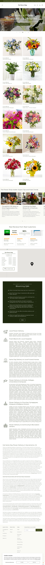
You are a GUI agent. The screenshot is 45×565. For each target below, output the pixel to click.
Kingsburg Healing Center (17, 348)
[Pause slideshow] (28, 32)
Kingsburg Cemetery (37, 368)
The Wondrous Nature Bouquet (29, 156)
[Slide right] (25, 221)
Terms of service (19, 551)
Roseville (14, 335)
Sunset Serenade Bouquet (28, 131)
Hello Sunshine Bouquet (8, 156)
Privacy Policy (37, 559)
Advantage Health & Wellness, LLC (31, 410)
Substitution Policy (19, 547)
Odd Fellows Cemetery (19, 371)
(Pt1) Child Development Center (22, 384)
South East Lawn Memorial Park (24, 375)
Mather (19, 334)
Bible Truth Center (31, 418)
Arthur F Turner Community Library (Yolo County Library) (22, 399)
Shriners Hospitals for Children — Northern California (29, 352)
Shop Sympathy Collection (22, 24)
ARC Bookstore (16, 387)
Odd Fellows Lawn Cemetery (30, 371)
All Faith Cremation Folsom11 (15, 362)
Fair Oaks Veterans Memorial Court (22, 366)
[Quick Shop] (35, 5)
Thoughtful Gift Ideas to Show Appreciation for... (10, 207)
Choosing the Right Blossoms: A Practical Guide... (30, 207)
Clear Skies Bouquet (7, 59)
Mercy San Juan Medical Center (29, 349)
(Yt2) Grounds (12, 385)
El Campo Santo (23, 365)
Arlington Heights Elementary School (17, 397)
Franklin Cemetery (17, 368)
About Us (4, 538)
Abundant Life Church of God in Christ (32, 409)
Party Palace (20, 435)
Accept (22, 562)
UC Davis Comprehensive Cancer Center (28, 356)
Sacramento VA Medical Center (26, 351)
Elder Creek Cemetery (32, 365)
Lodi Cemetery (29, 369)
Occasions (5, 533)
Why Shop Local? (19, 535)
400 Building (30, 385)
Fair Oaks (39, 333)
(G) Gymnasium (12, 384)
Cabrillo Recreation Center (14, 428)
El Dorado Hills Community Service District (28, 430)
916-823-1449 (34, 473)
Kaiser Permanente (25, 345)
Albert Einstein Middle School (15, 390)
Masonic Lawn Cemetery (14, 370)
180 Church (32, 406)
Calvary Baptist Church (17, 421)
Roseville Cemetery (18, 373)
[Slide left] (20, 221)
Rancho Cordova (32, 334)
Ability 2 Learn (30, 387)
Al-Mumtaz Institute (22, 411)
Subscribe (39, 530)
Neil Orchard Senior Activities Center (26, 433)
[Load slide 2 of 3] (21, 32)
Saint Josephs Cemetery (34, 374)
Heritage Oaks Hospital (32, 343)
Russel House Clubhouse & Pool (25, 436)
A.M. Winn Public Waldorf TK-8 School (25, 386)
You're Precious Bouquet (8, 180)
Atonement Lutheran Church (31, 415)
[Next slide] (25, 32)
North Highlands (25, 334)
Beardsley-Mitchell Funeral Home (30, 362)
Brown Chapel (38, 418)
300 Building (24, 385)
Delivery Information (19, 539)
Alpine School (22, 391)
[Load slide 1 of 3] (19, 32)
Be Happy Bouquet (27, 180)
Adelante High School (22, 389)
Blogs (11, 531)
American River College (26, 394)
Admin (29, 389)
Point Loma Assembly (29, 435)
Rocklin (10, 335)
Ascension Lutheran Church (18, 415)
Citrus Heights (22, 333)
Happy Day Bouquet (27, 83)
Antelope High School (21, 395)
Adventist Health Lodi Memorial (16, 341)
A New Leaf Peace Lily (7, 83)
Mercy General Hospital (29, 348)
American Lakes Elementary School (21, 392)
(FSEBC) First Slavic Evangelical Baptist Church (19, 406)
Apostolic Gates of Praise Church (24, 413)
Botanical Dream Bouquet (8, 107)
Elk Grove (34, 333)
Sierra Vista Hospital (13, 353)
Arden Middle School (37, 396)
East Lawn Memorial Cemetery (29, 364)
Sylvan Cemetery (12, 376)
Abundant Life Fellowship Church (16, 410)
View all (22, 183)
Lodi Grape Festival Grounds (23, 432)
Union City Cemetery (34, 376)
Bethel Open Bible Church (21, 418)
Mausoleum (34, 370)
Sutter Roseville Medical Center (21, 354)
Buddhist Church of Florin (14, 420)
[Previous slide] (17, 32)
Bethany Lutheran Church (35, 416)
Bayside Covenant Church (24, 416)
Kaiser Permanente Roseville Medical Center (22, 346)
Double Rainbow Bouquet (28, 59)
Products (4, 535)
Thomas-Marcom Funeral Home (23, 376)
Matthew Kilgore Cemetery (25, 370)
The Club (14, 438)
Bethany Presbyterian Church (15, 417)
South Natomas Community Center (31, 437)
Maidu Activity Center (34, 432)
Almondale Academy (13, 391)
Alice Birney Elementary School (34, 390)
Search (11, 529)
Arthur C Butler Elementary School (33, 397)
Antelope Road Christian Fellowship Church (27, 412)
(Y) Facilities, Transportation (35, 384)
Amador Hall (29, 391)
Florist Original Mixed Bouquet (9, 131)
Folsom (10, 334)
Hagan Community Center (35, 431)
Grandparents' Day (5, 530)
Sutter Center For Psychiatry (25, 353)
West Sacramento (25, 335)
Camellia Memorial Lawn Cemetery (21, 363)
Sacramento (19, 335)
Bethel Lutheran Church (28, 417)
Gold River (15, 334)
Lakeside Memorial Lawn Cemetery (17, 369)
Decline (34, 562)
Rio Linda (39, 334)
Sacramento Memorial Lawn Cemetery (30, 373)
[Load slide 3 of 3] (23, 32)
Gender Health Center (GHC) (24, 431)
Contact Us (19, 531)
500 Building (36, 385)
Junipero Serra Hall (13, 432)
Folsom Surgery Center (20, 343)
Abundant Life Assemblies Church (26, 407)
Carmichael (16, 333)
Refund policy (19, 544)
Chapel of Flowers (32, 363)
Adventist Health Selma (30, 341)
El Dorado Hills (28, 333)
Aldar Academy (25, 390)
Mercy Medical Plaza (17, 349)
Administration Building (36, 389)
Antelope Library (29, 395)
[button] (2, 5)
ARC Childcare (23, 387)
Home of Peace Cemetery (27, 368)
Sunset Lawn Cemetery (36, 375)
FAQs (18, 529)
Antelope (11, 333)
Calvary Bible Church (26, 421)
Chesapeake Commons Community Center (30, 428)
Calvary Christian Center (36, 421)
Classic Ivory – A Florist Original (29, 107)
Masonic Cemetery (37, 369)
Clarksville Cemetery (18, 364)
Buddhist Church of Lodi (25, 420)
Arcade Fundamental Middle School (24, 396)
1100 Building (18, 385)
